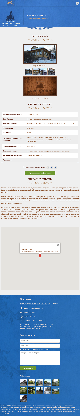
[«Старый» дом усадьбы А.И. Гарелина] (31, 382)
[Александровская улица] (47, 382)
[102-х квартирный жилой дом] (39, 382)
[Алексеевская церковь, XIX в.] (55, 382)
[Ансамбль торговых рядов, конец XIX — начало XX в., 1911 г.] (23, 398)
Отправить (28, 368)
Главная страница (34, 19)
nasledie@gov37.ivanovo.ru (30, 329)
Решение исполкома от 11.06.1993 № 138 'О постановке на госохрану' (49, 141)
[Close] (57, 245)
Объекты (45, 19)
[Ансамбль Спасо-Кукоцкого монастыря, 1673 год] (55, 390)
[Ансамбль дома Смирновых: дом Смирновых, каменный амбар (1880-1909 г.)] (47, 390)
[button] (40, 256)
